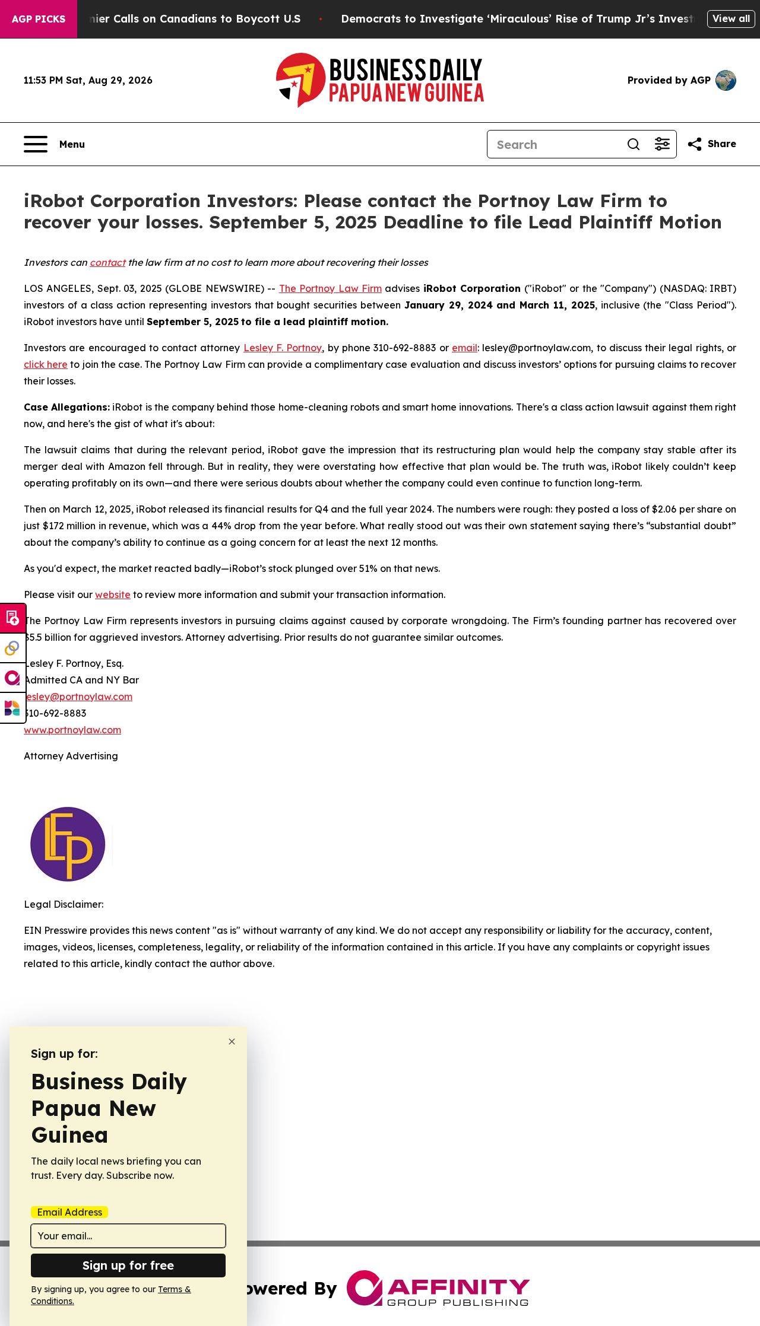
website (113, 594)
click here (46, 364)
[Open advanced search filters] (662, 144)
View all (731, 18)
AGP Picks (38, 19)
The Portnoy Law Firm (330, 288)
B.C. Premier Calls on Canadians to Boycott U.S (172, 19)
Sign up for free (128, 1265)
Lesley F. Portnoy (282, 348)
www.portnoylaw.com (72, 730)
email (464, 348)
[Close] (232, 1041)
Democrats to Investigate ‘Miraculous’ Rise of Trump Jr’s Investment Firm (545, 19)
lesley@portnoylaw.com (78, 696)
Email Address (69, 1212)
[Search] (633, 144)
